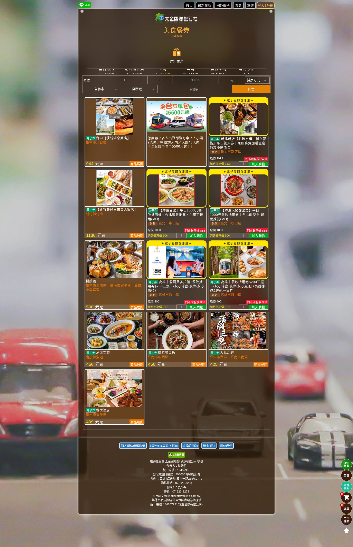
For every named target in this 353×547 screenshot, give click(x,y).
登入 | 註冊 (265, 5)
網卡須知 (209, 446)
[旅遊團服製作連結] (346, 486)
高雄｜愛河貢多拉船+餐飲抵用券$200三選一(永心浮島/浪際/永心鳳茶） (176, 286)
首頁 (189, 5)
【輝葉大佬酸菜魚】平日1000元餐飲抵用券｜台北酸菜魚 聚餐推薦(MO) (237, 215)
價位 (86, 80)
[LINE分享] (85, 5)
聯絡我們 (226, 446)
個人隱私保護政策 (133, 446)
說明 (215, 151)
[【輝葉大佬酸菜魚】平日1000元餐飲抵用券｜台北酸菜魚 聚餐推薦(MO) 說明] (238, 188)
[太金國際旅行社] (177, 19)
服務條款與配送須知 (164, 446)
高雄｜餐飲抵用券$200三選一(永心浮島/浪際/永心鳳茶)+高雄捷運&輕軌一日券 (237, 286)
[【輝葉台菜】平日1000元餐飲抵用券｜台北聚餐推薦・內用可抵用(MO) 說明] (176, 188)
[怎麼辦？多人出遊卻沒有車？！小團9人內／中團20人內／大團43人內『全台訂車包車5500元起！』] (176, 116)
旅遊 (250, 5)
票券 (238, 5)
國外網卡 (223, 5)
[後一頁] (176, 432)
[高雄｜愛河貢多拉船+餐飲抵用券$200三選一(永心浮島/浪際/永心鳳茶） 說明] (176, 259)
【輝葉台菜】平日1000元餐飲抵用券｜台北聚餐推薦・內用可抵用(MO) (175, 215)
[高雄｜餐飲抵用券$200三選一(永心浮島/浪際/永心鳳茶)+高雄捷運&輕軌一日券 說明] (238, 259)
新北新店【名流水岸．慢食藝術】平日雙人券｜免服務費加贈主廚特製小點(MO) (238, 143)
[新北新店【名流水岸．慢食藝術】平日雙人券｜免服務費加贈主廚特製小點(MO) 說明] (238, 116)
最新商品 (204, 5)
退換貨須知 (190, 446)
